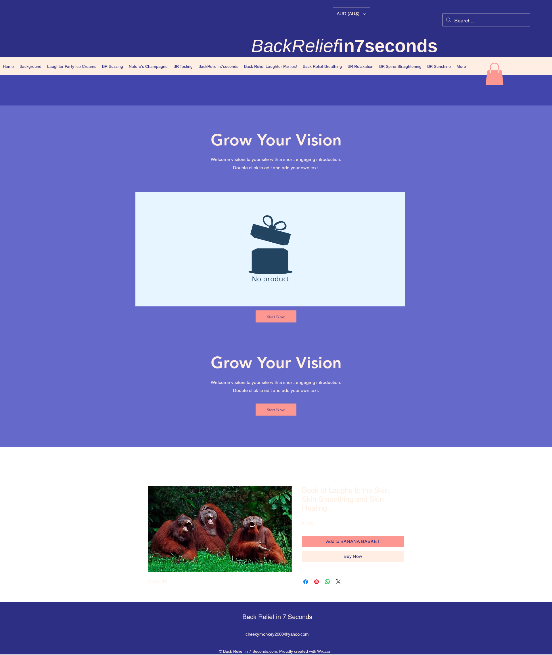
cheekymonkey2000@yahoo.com (277, 634)
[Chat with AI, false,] (11, 644)
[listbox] (351, 13)
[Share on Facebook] (305, 581)
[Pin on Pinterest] (316, 581)
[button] (351, 13)
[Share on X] (338, 581)
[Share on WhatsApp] (327, 581)
